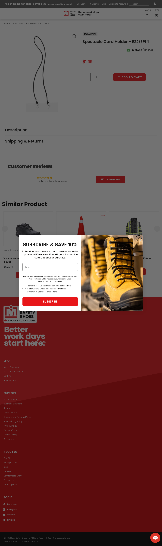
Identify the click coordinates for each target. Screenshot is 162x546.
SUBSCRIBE (50, 302)
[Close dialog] (138, 238)
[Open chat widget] (155, 538)
